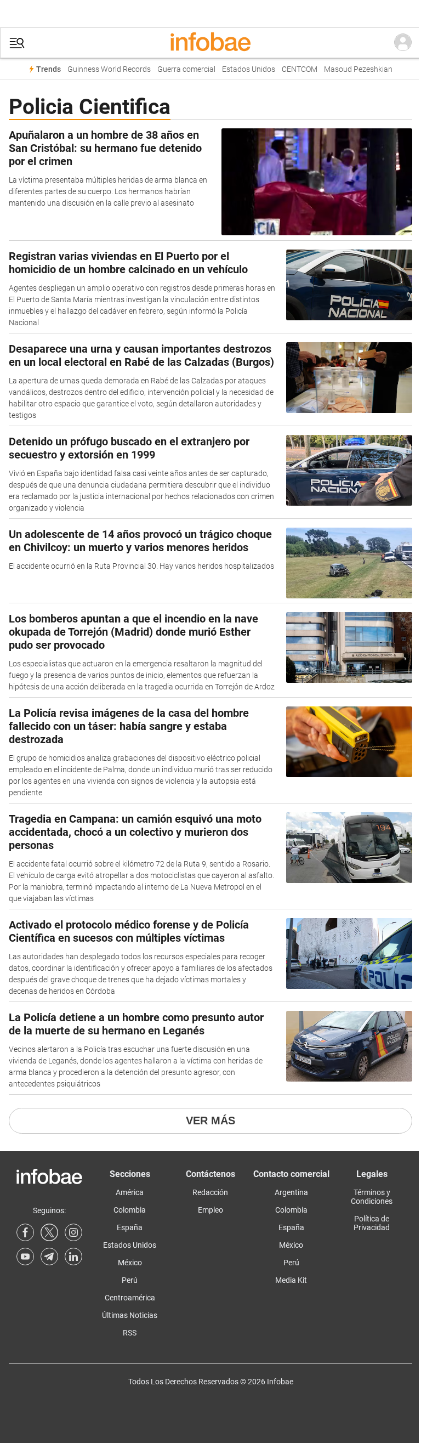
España (130, 1227)
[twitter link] (49, 1232)
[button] (17, 43)
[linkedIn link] (73, 1256)
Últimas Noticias (129, 1315)
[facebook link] (25, 1232)
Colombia (129, 1210)
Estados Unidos (248, 69)
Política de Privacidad (372, 1223)
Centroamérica (130, 1297)
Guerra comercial (186, 69)
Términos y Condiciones (371, 1197)
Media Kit (291, 1280)
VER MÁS (210, 1120)
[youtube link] (25, 1256)
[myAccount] (403, 43)
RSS (129, 1332)
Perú (130, 1280)
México (130, 1262)
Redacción (210, 1192)
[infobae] (210, 43)
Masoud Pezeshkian (358, 69)
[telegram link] (49, 1256)
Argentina (291, 1192)
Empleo (210, 1210)
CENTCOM (299, 69)
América (130, 1192)
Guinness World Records (109, 69)
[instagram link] (73, 1232)
